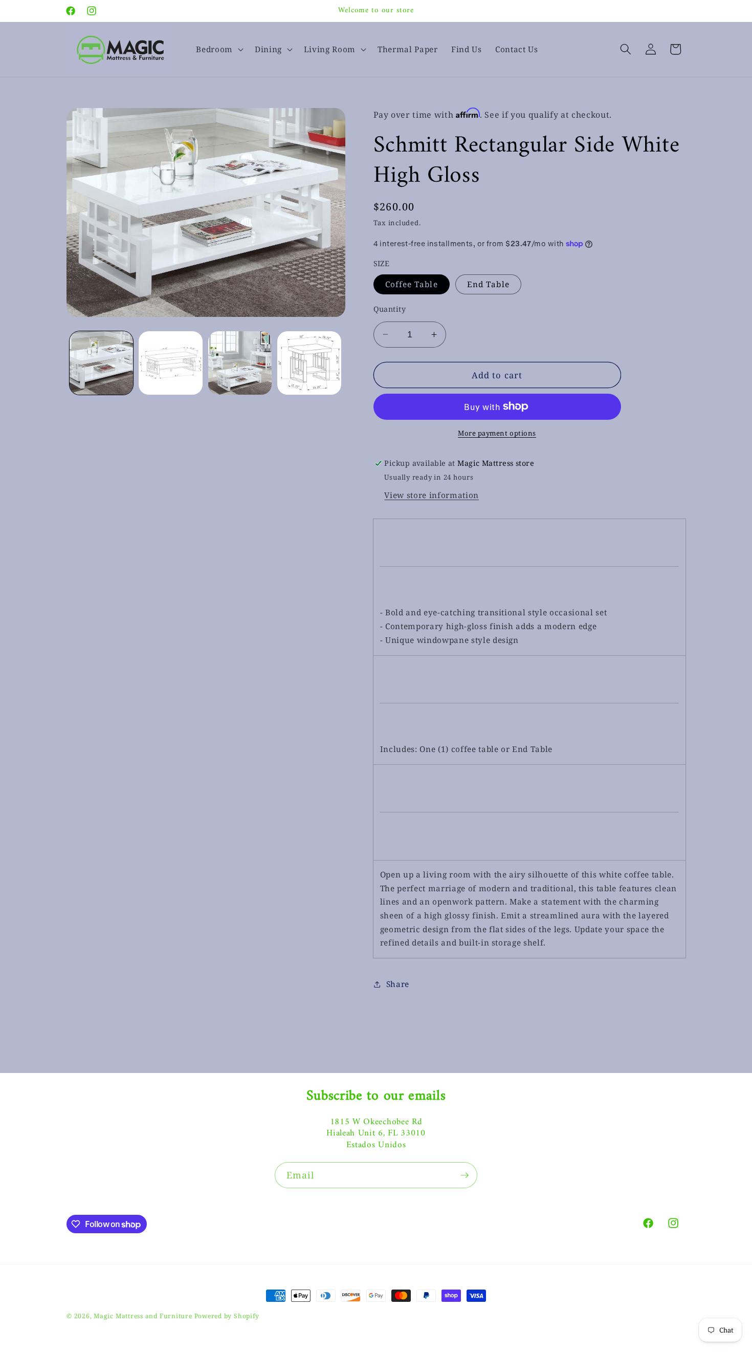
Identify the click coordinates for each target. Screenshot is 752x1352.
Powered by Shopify (226, 1316)
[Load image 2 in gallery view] (171, 363)
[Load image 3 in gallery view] (240, 363)
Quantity (389, 309)
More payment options (497, 433)
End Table (488, 284)
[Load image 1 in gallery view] (102, 363)
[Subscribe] (464, 1175)
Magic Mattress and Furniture (144, 1316)
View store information (431, 495)
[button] (218, 49)
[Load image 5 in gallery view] (309, 363)
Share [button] (397, 984)
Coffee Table (411, 284)
